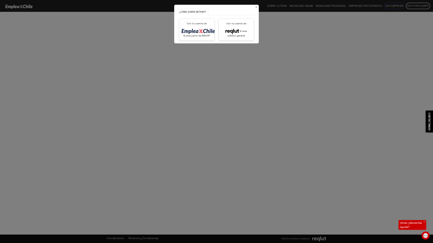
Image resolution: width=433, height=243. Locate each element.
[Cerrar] (256, 7)
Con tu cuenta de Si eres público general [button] (236, 29)
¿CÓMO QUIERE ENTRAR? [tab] (192, 11)
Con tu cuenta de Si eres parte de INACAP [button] (196, 29)
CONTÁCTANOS (429, 121)
